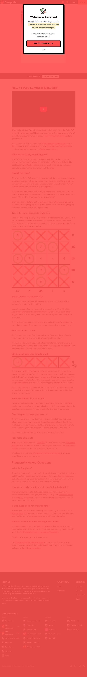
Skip (43, 50)
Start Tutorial (42, 43)
